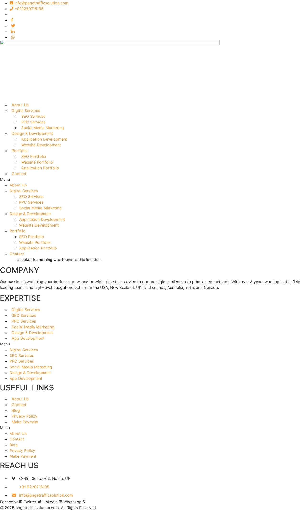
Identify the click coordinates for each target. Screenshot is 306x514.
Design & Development (32, 133)
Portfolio (20, 150)
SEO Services (33, 116)
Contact (19, 173)
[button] (153, 179)
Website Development (41, 145)
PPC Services (33, 122)
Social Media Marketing (42, 127)
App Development (28, 338)
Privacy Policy (24, 416)
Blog (16, 410)
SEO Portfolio (33, 156)
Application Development (44, 139)
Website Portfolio (37, 162)
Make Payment (25, 421)
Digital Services (26, 110)
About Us (20, 104)
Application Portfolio (40, 167)
